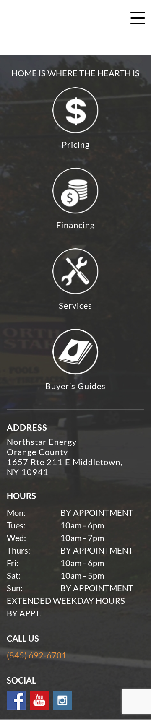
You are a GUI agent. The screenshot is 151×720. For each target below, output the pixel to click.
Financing (75, 225)
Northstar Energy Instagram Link (62, 700)
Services (75, 305)
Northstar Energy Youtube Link (39, 700)
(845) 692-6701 (37, 655)
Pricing (76, 144)
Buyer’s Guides (75, 386)
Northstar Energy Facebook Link (16, 700)
